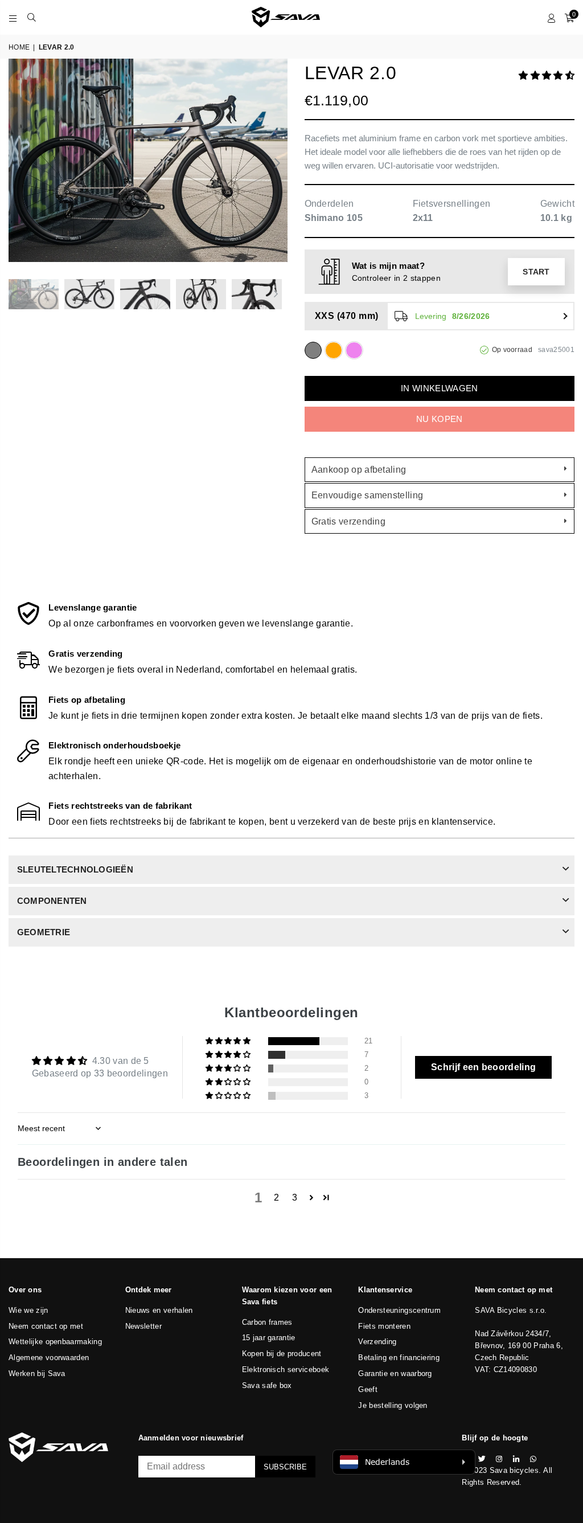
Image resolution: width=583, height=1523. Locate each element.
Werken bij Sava (37, 1373)
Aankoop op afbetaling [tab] (359, 469)
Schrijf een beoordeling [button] (483, 1067)
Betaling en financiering (399, 1357)
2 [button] (276, 1197)
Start (536, 271)
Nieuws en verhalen (159, 1310)
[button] (546, 75)
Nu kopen (439, 419)
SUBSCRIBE (285, 1467)
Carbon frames (267, 1322)
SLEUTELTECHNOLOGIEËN (75, 869)
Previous (18, 163)
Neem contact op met (46, 1326)
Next (278, 163)
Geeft (367, 1389)
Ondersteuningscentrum (399, 1310)
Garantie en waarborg (395, 1373)
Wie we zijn (28, 1310)
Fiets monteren (384, 1326)
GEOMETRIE (43, 932)
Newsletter (143, 1326)
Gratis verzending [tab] (348, 521)
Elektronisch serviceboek (286, 1369)
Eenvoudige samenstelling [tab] (367, 495)
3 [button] (294, 1197)
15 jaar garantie (268, 1337)
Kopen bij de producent (282, 1353)
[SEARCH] (31, 17)
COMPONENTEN (52, 901)
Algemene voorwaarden (49, 1357)
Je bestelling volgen (392, 1405)
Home (19, 47)
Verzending (377, 1341)
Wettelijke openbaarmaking (55, 1341)
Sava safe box (267, 1385)
